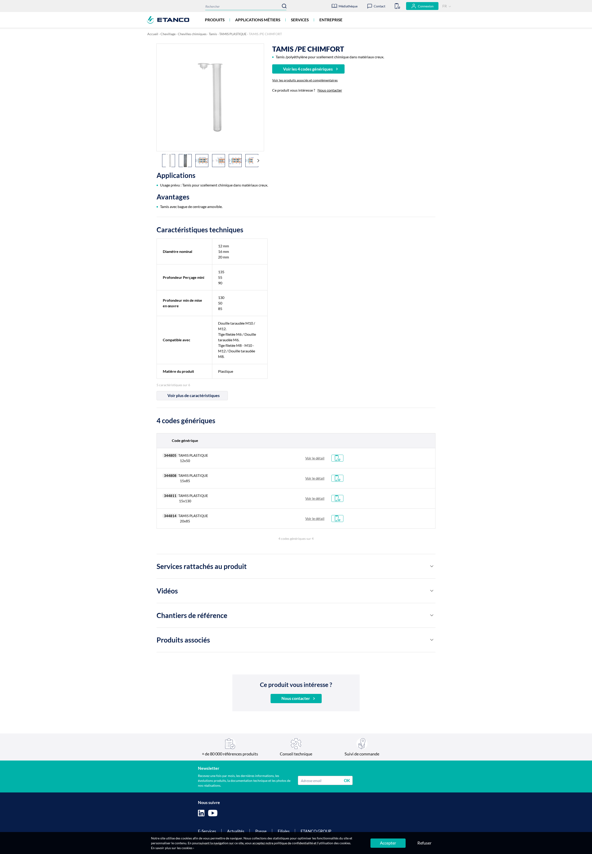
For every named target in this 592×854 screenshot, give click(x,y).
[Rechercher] (284, 6)
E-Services (207, 831)
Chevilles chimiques (192, 34)
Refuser (424, 842)
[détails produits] (431, 566)
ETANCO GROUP (316, 831)
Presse (261, 831)
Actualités (235, 831)
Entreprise (330, 19)
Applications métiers (257, 19)
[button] (258, 160)
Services (300, 19)
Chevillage (168, 34)
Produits (215, 19)
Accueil (152, 34)
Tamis (213, 34)
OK (347, 780)
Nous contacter (330, 90)
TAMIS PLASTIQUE (233, 34)
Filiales (284, 831)
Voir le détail (314, 458)
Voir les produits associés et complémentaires (305, 80)
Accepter (388, 842)
